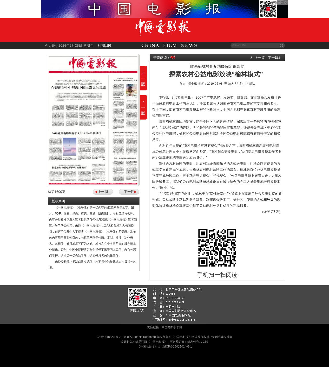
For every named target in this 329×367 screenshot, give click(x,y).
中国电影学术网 (172, 327)
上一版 (143, 78)
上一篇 (260, 58)
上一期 (103, 192)
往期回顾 (105, 45)
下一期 (129, 192)
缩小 (241, 83)
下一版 (143, 107)
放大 (230, 83)
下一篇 (273, 58)
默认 (252, 83)
